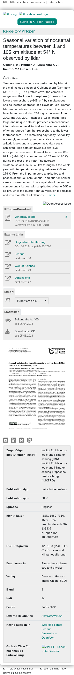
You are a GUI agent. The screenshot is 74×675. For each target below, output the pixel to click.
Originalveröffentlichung (30, 242)
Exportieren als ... (30, 300)
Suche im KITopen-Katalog (37, 21)
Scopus (19, 254)
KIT (5, 2)
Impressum (37, 2)
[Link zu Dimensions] (7, 279)
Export (9, 291)
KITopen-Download (17, 209)
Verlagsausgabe (25, 216)
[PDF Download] (7, 219)
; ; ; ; (31, 67)
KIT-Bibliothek (19, 2)
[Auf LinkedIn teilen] (14, 439)
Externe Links (14, 234)
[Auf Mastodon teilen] (29, 439)
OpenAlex (48, 637)
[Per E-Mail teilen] (6, 439)
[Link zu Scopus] (7, 255)
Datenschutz (55, 2)
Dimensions (22, 277)
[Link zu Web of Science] (7, 267)
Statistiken (11, 311)
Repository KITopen (19, 31)
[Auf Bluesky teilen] (22, 439)
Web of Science (25, 265)
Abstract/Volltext (52, 616)
